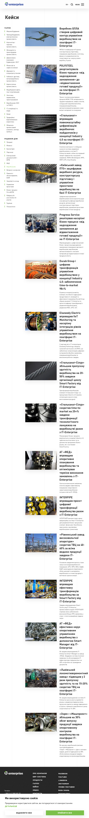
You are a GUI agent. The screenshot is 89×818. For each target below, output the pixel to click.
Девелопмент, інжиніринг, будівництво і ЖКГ (13, 60)
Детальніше (11, 806)
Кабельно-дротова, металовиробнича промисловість (13, 78)
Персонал (10, 152)
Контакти (37, 793)
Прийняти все (65, 813)
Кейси (36, 787)
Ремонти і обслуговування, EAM (12, 175)
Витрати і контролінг (13, 170)
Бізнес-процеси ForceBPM (12, 191)
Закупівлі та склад (13, 181)
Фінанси (9, 145)
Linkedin (62, 780)
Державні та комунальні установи (13, 72)
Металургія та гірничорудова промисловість (11, 52)
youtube (62, 777)
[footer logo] (13, 774)
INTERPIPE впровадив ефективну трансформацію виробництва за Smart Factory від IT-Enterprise (70, 591)
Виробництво (11, 167)
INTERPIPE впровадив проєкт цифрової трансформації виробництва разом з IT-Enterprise (71, 506)
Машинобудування (13, 31)
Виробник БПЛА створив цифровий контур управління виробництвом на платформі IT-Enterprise (70, 37)
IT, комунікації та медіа (12, 109)
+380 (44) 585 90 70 (12, 793)
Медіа (36, 790)
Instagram (63, 784)
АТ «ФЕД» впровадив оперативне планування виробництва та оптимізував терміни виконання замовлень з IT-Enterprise (71, 465)
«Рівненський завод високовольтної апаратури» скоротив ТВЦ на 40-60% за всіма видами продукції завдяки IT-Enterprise (71, 546)
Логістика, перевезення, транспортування (12, 97)
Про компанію (40, 773)
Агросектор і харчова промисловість (11, 44)
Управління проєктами (10, 185)
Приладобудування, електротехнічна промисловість (13, 37)
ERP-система (39, 777)
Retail (9, 114)
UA (67, 4)
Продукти (37, 780)
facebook (63, 774)
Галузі (36, 783)
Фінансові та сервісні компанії (12, 66)
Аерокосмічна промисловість (11, 85)
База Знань (63, 790)
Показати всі (11, 206)
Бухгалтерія (10, 149)
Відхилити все (24, 813)
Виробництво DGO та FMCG (13, 104)
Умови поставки (66, 787)
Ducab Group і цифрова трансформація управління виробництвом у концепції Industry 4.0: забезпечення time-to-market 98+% (70, 274)
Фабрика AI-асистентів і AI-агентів (12, 197)
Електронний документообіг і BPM (12, 158)
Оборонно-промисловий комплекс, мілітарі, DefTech (13, 128)
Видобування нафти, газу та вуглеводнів (13, 91)
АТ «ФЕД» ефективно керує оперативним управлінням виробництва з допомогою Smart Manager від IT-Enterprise (70, 635)
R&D (8, 163)
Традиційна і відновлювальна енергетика (12, 119)
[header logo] (14, 5)
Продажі (9, 142)
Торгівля (9, 203)
